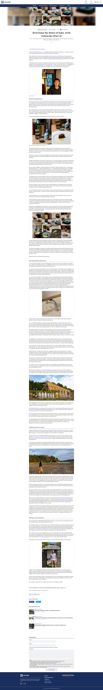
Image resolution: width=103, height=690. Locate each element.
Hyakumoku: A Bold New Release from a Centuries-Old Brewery (50, 625)
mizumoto (62, 326)
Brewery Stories (43, 5)
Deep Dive (62, 5)
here (43, 49)
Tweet (38, 601)
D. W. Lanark (43, 626)
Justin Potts (65, 29)
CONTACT (47, 679)
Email (30, 643)
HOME (30, 590)
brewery (32, 594)
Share (32, 601)
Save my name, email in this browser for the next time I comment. (44, 647)
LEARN (34, 5)
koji (61, 64)
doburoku (44, 66)
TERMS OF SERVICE (48, 682)
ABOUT (46, 675)
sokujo (55, 111)
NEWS (68, 5)
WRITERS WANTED (49, 677)
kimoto (35, 105)
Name (30, 639)
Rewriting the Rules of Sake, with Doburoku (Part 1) (47, 610)
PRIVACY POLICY (48, 681)
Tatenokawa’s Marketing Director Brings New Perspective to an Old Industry (54, 617)
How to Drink (53, 5)
